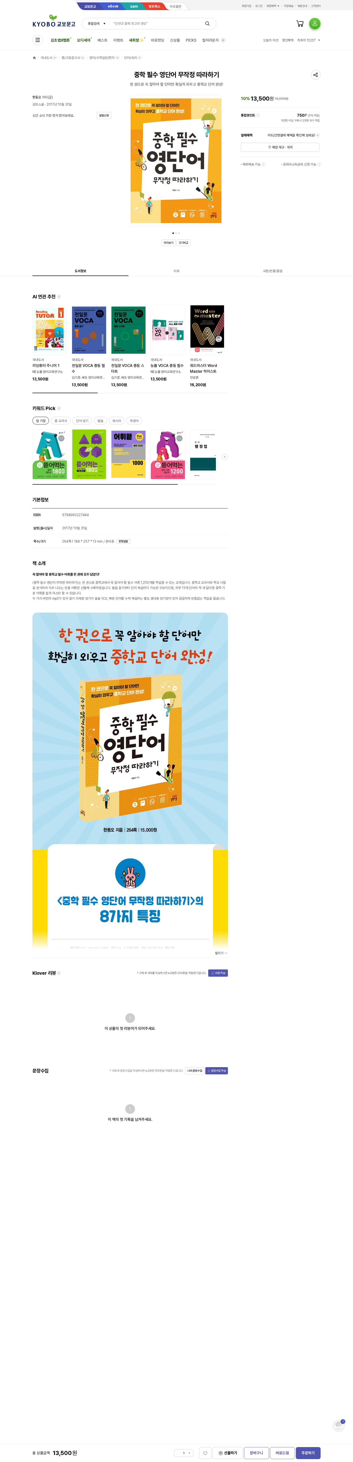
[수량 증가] (189, 1453)
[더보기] (223, 40)
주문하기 (308, 1453)
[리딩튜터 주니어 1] (49, 343)
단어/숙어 (130, 58)
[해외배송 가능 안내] (263, 164)
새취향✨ (136, 40)
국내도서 (46, 58)
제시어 (116, 421)
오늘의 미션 (270, 40)
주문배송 (288, 6)
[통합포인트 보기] (258, 115)
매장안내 (302, 6)
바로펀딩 (157, 40)
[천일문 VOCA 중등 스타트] (128, 346)
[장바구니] (300, 23)
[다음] (217, 162)
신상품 (175, 40)
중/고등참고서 (70, 58)
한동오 (36, 97)
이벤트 (118, 40)
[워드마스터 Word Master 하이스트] (207, 346)
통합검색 (93, 24)
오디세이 (83, 40)
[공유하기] (316, 75)
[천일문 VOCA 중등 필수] (89, 346)
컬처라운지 (210, 40)
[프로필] (315, 23)
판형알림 (123, 541)
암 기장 (40, 421)
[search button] (207, 23)
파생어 (134, 421)
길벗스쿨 (38, 104)
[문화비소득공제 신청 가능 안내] (319, 164)
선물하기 (230, 1453)
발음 (100, 421)
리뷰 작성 (220, 973)
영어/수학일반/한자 (102, 58)
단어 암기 (82, 421)
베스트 (102, 40)
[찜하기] (205, 1453)
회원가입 (246, 6)
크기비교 (183, 242)
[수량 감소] (178, 1453)
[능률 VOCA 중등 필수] (168, 343)
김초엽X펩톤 (60, 40)
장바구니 (256, 1453)
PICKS (191, 40)
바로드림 (282, 1453)
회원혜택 (271, 6)
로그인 (258, 6)
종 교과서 (61, 421)
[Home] (34, 58)
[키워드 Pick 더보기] (225, 457)
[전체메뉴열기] (37, 40)
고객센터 (316, 6)
